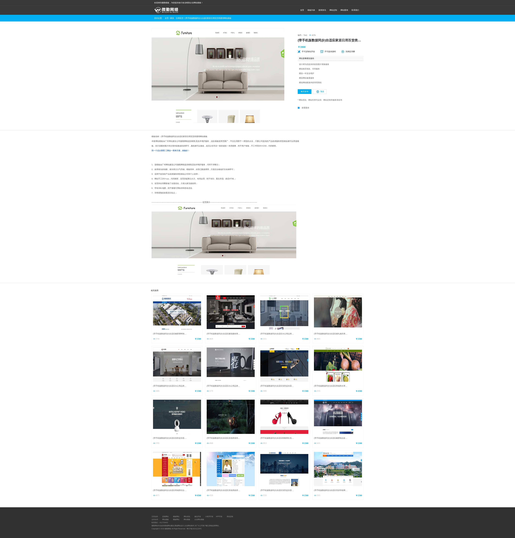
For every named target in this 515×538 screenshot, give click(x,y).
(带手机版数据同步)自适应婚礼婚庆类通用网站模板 (335, 334)
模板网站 (176, 519)
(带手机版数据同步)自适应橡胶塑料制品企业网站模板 (175, 334)
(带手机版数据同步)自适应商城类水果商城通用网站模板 (337, 386)
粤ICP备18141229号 (194, 529)
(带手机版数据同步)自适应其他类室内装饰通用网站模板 (230, 438)
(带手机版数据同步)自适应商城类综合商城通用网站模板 (176, 490)
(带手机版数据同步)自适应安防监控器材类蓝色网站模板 (283, 490)
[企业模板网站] (166, 10)
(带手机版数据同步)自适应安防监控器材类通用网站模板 (176, 438)
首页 (302, 10)
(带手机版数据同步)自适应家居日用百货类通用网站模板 (208, 18)
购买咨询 (304, 91)
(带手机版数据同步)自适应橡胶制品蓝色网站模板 (334, 438)
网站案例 (344, 10)
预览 (322, 91)
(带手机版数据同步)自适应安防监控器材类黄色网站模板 (283, 386)
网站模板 (165, 519)
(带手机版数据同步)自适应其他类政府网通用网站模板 (229, 490)
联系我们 (355, 10)
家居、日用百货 (176, 18)
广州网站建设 (170, 141)
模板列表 (311, 10)
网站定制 (333, 10)
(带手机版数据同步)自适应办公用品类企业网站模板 (281, 334)
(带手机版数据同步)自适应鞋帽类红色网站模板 (279, 438)
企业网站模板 (199, 519)
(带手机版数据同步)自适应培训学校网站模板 (332, 490)
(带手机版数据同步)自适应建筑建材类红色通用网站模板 (230, 334)
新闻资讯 (322, 10)
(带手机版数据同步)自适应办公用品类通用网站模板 (228, 386)
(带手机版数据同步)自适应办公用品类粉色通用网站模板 (176, 386)
